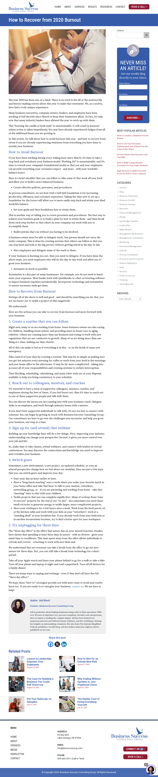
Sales (121, 267)
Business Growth (127, 200)
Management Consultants (131, 238)
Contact (120, 6)
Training (123, 280)
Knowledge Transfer (128, 221)
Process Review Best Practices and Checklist (132, 156)
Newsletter (17, 754)
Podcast (123, 250)
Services (80, 6)
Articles (123, 187)
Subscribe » (133, 117)
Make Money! (125, 229)
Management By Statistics (131, 234)
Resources (106, 6)
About (67, 6)
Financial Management (130, 213)
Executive (123, 208)
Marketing (124, 242)
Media (13, 749)
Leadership (124, 225)
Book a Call (138, 6)
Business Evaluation (128, 196)
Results (92, 6)
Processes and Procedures (131, 259)
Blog (121, 192)
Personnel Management (130, 246)
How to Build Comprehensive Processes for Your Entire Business (132, 164)
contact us (77, 586)
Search (120, 30)
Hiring (122, 217)
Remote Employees (128, 263)
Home (58, 6)
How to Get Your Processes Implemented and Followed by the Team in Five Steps (132, 146)
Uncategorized (126, 284)
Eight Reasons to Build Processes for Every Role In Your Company (131, 172)
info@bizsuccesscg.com (69, 748)
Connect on (133, 749)
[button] (146, 35)
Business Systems (127, 204)
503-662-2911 (64, 758)
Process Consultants (128, 255)
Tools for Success (127, 276)
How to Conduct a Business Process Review (132, 137)
